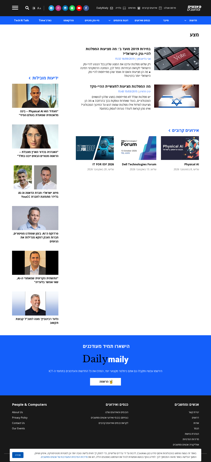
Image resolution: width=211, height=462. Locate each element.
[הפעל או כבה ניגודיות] (34, 8)
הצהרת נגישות (192, 433)
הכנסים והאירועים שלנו (116, 412)
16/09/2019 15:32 (125, 58)
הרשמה (103, 381)
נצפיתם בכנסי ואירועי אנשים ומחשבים (109, 417)
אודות (196, 423)
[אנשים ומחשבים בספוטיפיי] (72, 8)
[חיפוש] (26, 8)
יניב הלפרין (145, 91)
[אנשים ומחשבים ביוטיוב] (79, 8)
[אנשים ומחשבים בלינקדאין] (65, 8)
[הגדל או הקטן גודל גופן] (39, 8)
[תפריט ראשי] (15, 8)
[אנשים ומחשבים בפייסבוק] (86, 8)
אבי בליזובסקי (144, 59)
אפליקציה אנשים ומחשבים (186, 444)
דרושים (195, 417)
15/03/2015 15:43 (127, 91)
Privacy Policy (19, 417)
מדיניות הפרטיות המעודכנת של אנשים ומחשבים (64, 457)
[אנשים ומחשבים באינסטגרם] (58, 8)
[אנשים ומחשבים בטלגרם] (51, 8)
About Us (17, 412)
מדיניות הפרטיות (191, 439)
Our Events (18, 428)
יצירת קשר (194, 412)
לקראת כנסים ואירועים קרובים (113, 423)
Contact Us (18, 423)
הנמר (196, 428)
